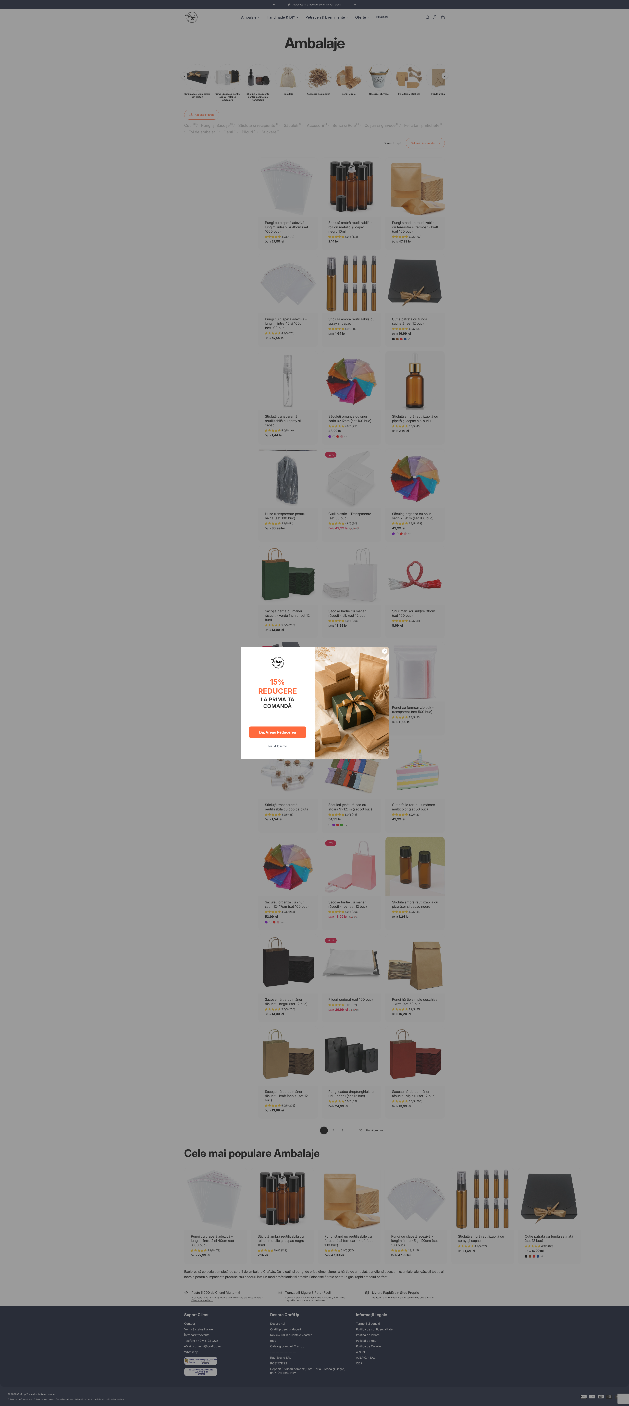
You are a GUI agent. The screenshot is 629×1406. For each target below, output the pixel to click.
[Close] (385, 651)
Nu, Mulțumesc (277, 746)
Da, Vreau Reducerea (277, 732)
